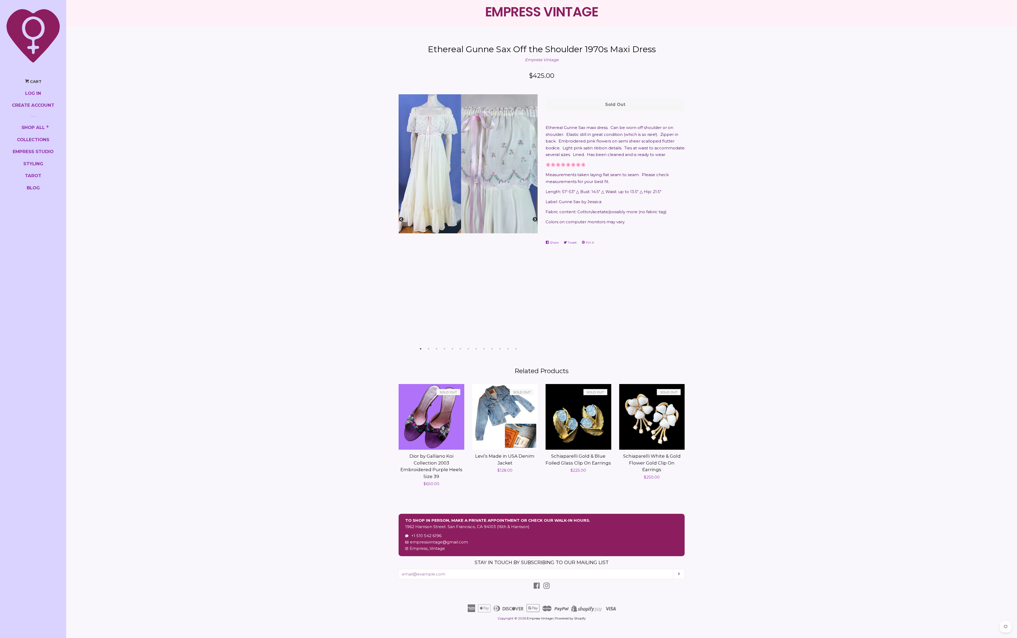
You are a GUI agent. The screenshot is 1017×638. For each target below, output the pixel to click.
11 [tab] (500, 348)
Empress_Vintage (427, 548)
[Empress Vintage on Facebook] (536, 586)
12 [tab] (508, 348)
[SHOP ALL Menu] (47, 127)
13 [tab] (516, 348)
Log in (33, 93)
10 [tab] (492, 348)
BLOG (33, 187)
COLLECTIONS (33, 139)
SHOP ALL (33, 127)
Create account (33, 105)
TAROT (33, 175)
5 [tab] (452, 348)
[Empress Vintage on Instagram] (546, 586)
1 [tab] (420, 348)
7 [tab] (468, 348)
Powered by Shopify (570, 618)
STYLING (33, 163)
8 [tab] (476, 348)
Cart (35, 81)
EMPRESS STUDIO (33, 151)
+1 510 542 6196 (425, 535)
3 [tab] (436, 348)
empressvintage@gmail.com (439, 542)
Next (535, 219)
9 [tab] (484, 348)
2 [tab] (428, 348)
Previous (401, 219)
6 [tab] (460, 348)
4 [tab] (444, 348)
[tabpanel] (468, 163)
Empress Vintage (542, 59)
